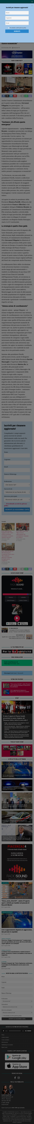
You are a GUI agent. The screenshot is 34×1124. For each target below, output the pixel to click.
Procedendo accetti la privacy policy (18, 27)
